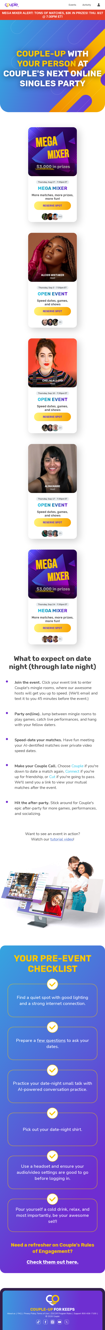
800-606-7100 (89, 1313)
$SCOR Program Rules (61, 1313)
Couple (77, 766)
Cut (52, 776)
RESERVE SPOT (52, 205)
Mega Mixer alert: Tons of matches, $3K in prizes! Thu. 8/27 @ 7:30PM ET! (52, 14)
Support (77, 1313)
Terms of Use (43, 1313)
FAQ (20, 1313)
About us (11, 1313)
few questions (51, 1040)
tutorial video (61, 839)
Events (72, 4)
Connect (72, 771)
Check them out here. (52, 1262)
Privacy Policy (30, 1313)
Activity (86, 4)
